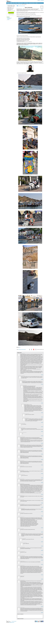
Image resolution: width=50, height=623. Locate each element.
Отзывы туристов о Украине (18, 4)
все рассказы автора (22, 349)
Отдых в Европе (13, 4)
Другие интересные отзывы (21, 5)
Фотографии (8, 18)
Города (8, 19)
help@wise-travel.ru (11, 622)
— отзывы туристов (13, 621)
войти (39, 0)
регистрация (42, 0)
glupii (19, 347)
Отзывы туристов (8, 4)
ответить (42, 374)
